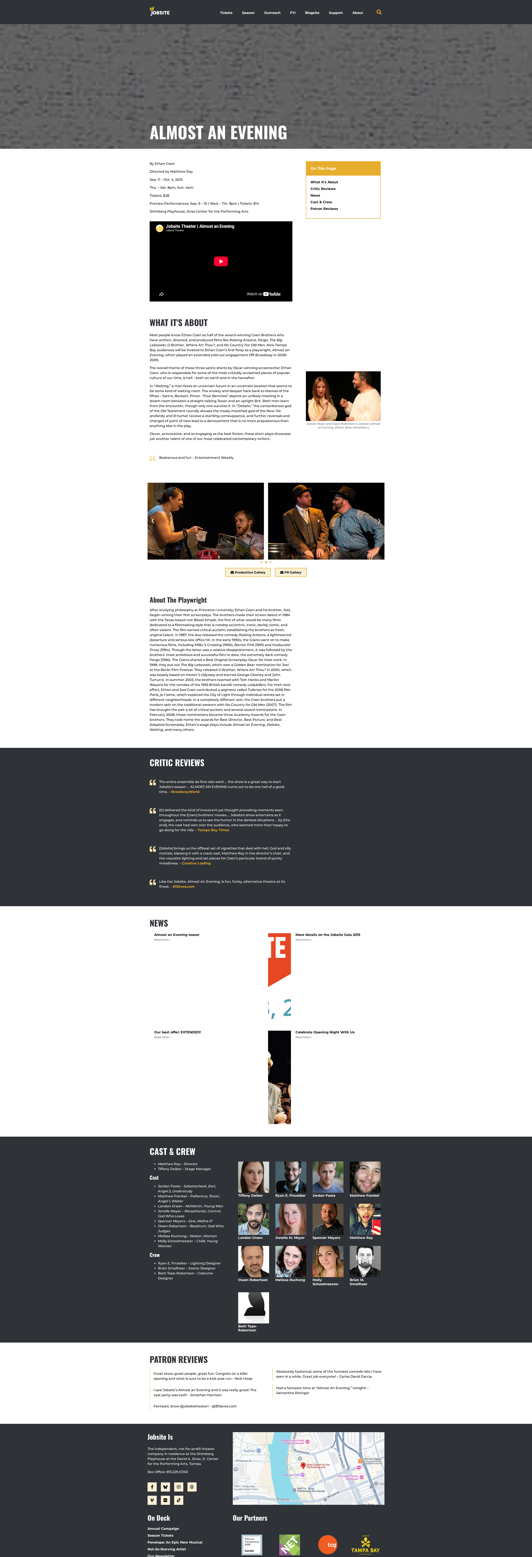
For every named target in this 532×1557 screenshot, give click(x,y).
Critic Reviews (323, 189)
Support (336, 13)
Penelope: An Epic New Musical (175, 1542)
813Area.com (184, 887)
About (357, 13)
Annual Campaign (163, 1529)
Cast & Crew (321, 202)
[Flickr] (165, 1500)
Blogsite (312, 13)
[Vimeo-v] (152, 1500)
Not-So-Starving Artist (167, 1549)
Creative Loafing (196, 863)
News (315, 195)
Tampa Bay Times (213, 830)
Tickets (226, 13)
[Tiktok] (178, 1500)
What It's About (324, 182)
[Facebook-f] (152, 1487)
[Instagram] (178, 1487)
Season (248, 13)
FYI (293, 13)
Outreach (272, 13)
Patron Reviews (324, 209)
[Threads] (192, 1487)
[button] (379, 12)
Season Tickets (161, 1535)
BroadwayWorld (185, 792)
